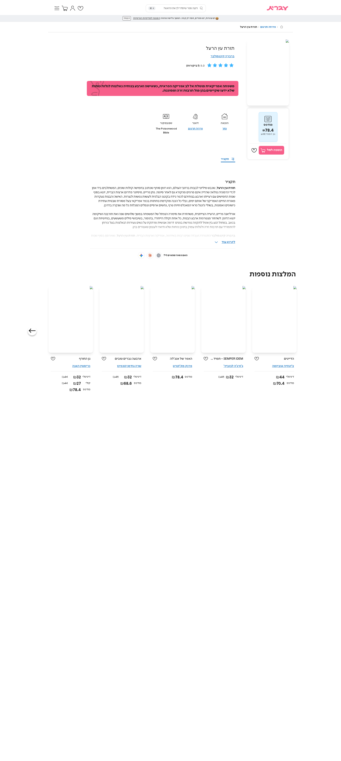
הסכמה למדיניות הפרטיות (146, 18)
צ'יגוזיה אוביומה (283, 366)
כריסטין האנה (81, 366)
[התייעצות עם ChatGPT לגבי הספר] (158, 255)
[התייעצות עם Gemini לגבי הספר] (141, 255)
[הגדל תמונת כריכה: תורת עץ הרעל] (268, 72)
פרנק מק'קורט (182, 366)
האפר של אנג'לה (181, 359)
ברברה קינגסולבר (222, 56)
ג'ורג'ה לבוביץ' (233, 366)
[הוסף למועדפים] (254, 150)
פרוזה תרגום (268, 27)
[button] (57, 8)
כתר (224, 128)
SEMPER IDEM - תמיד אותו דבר (227, 359)
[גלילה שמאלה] (32, 330)
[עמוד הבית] (281, 26)
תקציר (225, 159)
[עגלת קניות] (65, 8)
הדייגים (289, 359)
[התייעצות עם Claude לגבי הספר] (150, 255)
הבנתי (127, 18)
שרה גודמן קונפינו (129, 366)
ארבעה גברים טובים (128, 359)
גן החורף (84, 359)
